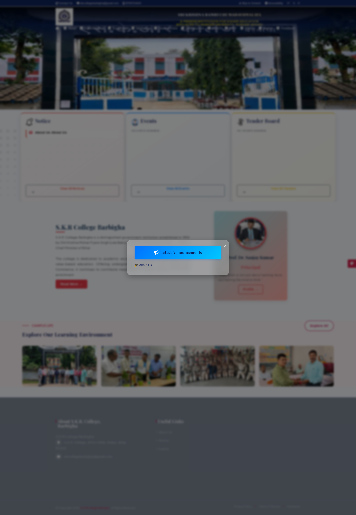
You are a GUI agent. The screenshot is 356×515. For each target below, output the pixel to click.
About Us (145, 265)
